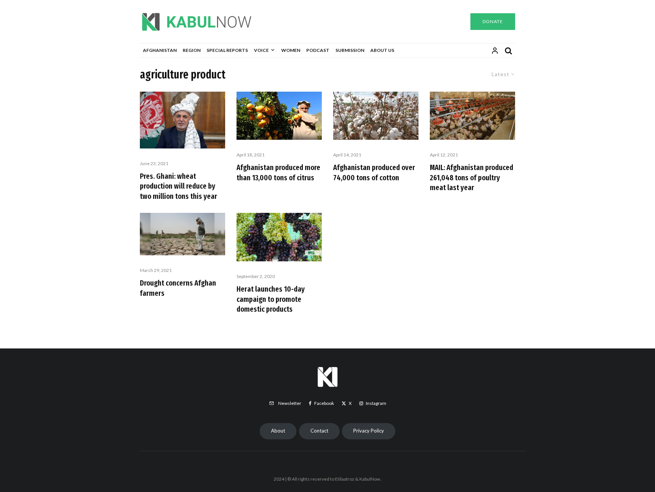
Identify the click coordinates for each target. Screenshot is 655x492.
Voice (261, 50)
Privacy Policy (368, 431)
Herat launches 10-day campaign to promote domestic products (271, 299)
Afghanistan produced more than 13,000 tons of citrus (278, 172)
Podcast (317, 50)
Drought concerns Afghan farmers (178, 288)
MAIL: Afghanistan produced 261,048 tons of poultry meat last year (471, 177)
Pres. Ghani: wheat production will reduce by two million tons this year (178, 186)
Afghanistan (160, 50)
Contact (319, 431)
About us (382, 50)
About (278, 431)
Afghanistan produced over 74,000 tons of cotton (374, 172)
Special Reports (227, 50)
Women (290, 50)
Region (192, 50)
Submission (349, 50)
